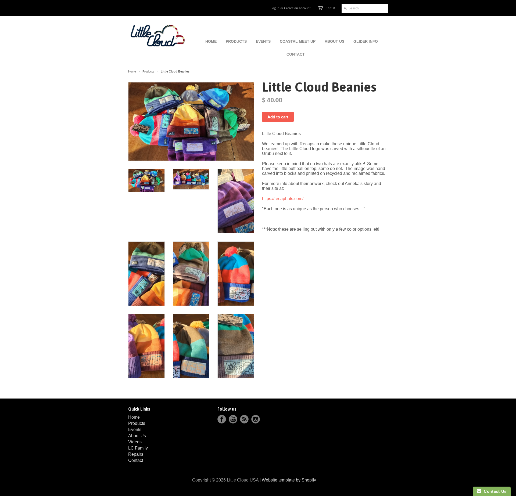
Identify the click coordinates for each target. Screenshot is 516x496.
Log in (275, 8)
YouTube (233, 419)
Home (134, 417)
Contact (135, 460)
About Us (137, 435)
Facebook (221, 419)
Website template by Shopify (289, 480)
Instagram (255, 419)
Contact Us (494, 491)
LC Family (138, 448)
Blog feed (244, 419)
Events (134, 429)
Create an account (297, 8)
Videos (135, 442)
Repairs (135, 454)
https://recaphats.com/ (282, 198)
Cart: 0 (330, 8)
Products (148, 71)
